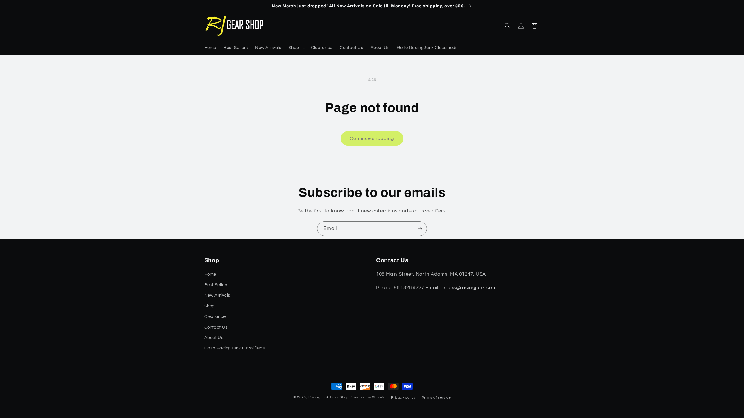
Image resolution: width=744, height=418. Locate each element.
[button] (296, 48)
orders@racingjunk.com (469, 287)
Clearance (215, 316)
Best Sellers (216, 285)
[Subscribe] (420, 228)
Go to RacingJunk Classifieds (234, 348)
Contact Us (216, 327)
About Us (213, 338)
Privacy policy (403, 397)
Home (210, 274)
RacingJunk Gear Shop (328, 397)
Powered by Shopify (367, 397)
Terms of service (436, 397)
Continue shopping (372, 138)
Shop (209, 306)
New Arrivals (217, 295)
